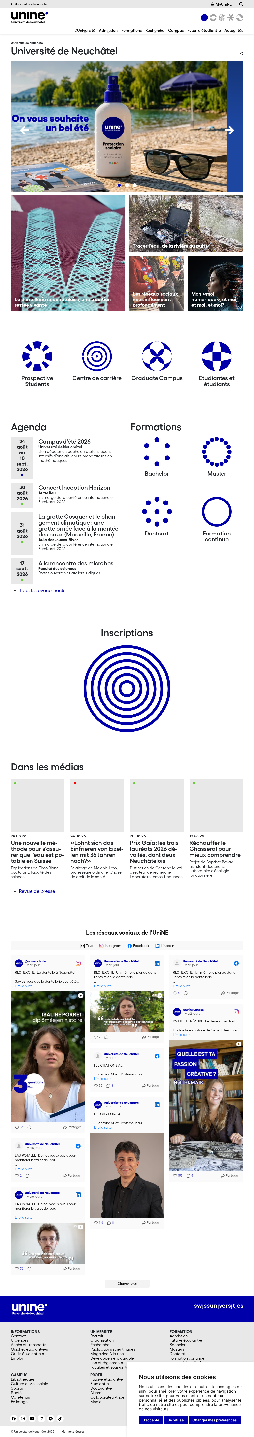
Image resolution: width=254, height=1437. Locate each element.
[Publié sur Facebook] (236, 963)
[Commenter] (27, 1127)
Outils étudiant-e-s (27, 1353)
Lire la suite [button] (23, 986)
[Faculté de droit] (229, 17)
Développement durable (112, 1358)
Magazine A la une (107, 1353)
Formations (131, 30)
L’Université (84, 30)
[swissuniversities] (218, 1306)
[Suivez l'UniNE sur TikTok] (60, 1418)
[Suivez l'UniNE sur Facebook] (13, 1418)
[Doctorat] (157, 514)
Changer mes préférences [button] (214, 1420)
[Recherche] (241, 4)
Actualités (233, 30)
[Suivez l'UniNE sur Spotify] (51, 1418)
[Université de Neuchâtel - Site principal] (29, 1308)
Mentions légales (73, 1431)
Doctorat (178, 1353)
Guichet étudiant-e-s (29, 1349)
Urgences (19, 1340)
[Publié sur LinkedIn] (157, 963)
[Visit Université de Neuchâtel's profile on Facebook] (177, 963)
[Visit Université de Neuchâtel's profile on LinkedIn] (98, 963)
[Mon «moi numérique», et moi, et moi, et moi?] (215, 283)
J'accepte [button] (151, 1420)
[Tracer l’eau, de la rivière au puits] (186, 223)
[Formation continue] (217, 514)
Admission (108, 30)
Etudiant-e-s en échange (126, 680)
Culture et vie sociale (29, 1383)
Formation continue (187, 1358)
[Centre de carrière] (97, 358)
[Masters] (217, 454)
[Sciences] (221, 17)
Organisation (102, 1340)
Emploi (17, 1358)
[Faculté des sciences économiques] (238, 17)
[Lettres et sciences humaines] (212, 17)
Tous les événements (42, 590)
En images (20, 1401)
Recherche (154, 30)
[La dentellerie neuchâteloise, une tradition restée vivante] (68, 253)
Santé (16, 1392)
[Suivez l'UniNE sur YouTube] (32, 1418)
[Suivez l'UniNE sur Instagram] (23, 1418)
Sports (17, 1388)
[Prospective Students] (37, 358)
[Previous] (24, 130)
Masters (177, 1349)
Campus (176, 30)
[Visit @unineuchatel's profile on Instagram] (19, 963)
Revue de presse (37, 891)
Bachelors (178, 1344)
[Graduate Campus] (157, 358)
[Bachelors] (157, 454)
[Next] (229, 130)
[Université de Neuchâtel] (29, 17)
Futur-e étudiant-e (204, 30)
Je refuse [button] (176, 1420)
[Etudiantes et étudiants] (217, 358)
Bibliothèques (23, 1379)
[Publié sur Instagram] (78, 963)
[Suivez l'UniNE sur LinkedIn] (41, 1418)
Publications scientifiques (112, 1349)
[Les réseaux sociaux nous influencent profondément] (156, 283)
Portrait (96, 1336)
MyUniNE (224, 4)
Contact (18, 1336)
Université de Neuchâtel (31, 4)
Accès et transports (28, 1344)
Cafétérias (20, 1397)
